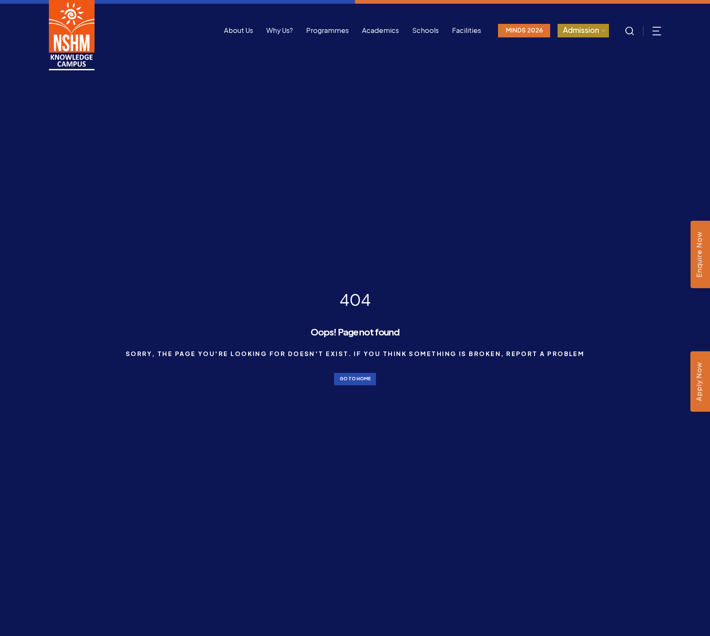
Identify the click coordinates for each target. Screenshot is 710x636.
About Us (238, 30)
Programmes (327, 30)
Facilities (466, 30)
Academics (380, 30)
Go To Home (355, 378)
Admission (581, 30)
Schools (425, 30)
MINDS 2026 (524, 30)
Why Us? (279, 30)
